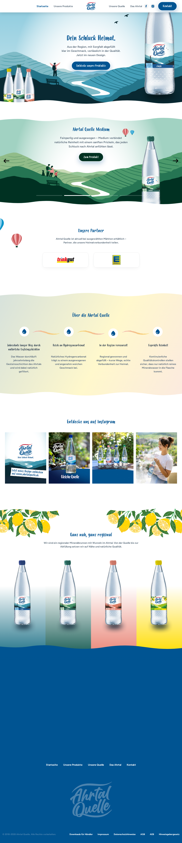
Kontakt (167, 6)
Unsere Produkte (63, 6)
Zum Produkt (91, 157)
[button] (49, 196)
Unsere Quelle (117, 6)
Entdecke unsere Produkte (91, 66)
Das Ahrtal (136, 6)
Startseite (42, 6)
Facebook (146, 5)
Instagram (152, 5)
